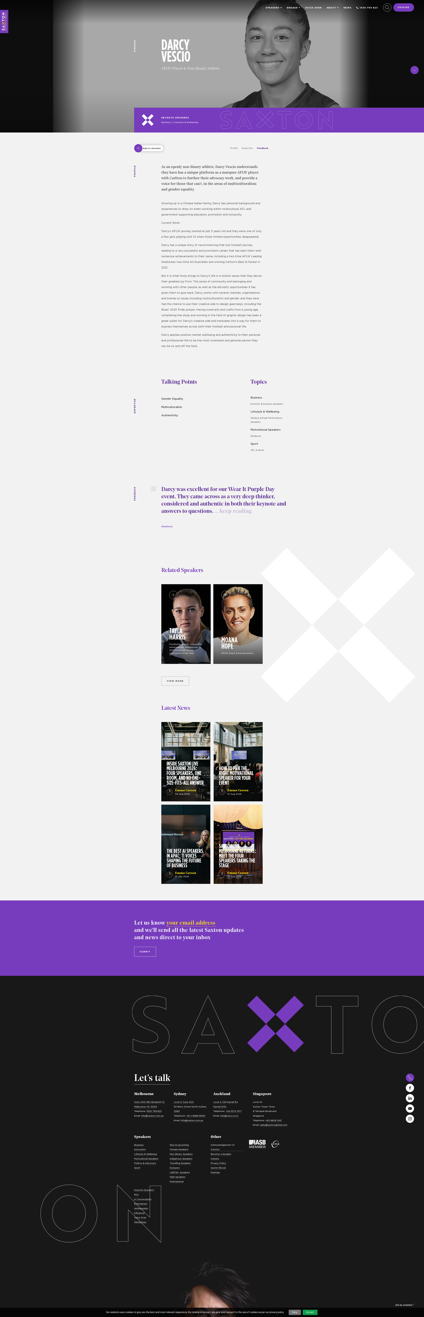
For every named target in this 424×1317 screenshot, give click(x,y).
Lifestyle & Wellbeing (186, 122)
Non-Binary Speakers (181, 1154)
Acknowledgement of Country (222, 1147)
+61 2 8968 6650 (195, 1116)
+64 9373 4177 (234, 1111)
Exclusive (175, 1168)
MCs (136, 1194)
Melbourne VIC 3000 (145, 1106)
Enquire (404, 7)
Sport (254, 443)
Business (166, 122)
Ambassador (141, 1208)
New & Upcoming (179, 1145)
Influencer (139, 1213)
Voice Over (313, 8)
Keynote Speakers (175, 117)
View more (175, 681)
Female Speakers (179, 1149)
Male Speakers (177, 1177)
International (177, 1181)
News (347, 8)
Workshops (140, 1222)
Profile (234, 148)
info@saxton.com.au (152, 1116)
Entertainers (140, 1204)
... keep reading (232, 511)
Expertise (247, 148)
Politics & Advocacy (145, 1163)
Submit (145, 951)
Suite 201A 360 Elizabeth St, (149, 1102)
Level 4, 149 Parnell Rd (225, 1102)
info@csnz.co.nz (229, 1116)
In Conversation (142, 1199)
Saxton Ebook (218, 1168)
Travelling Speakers (180, 1163)
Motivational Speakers (266, 429)
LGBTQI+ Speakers (180, 1172)
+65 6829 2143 (273, 1120)
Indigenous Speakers (181, 1158)
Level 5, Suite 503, (184, 1102)
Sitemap (215, 1172)
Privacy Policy (218, 1163)
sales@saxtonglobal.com (273, 1125)
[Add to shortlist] (138, 148)
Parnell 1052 (219, 1106)
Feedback (262, 148)
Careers (215, 1158)
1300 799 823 (369, 8)
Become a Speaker (221, 1154)
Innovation (140, 1149)
